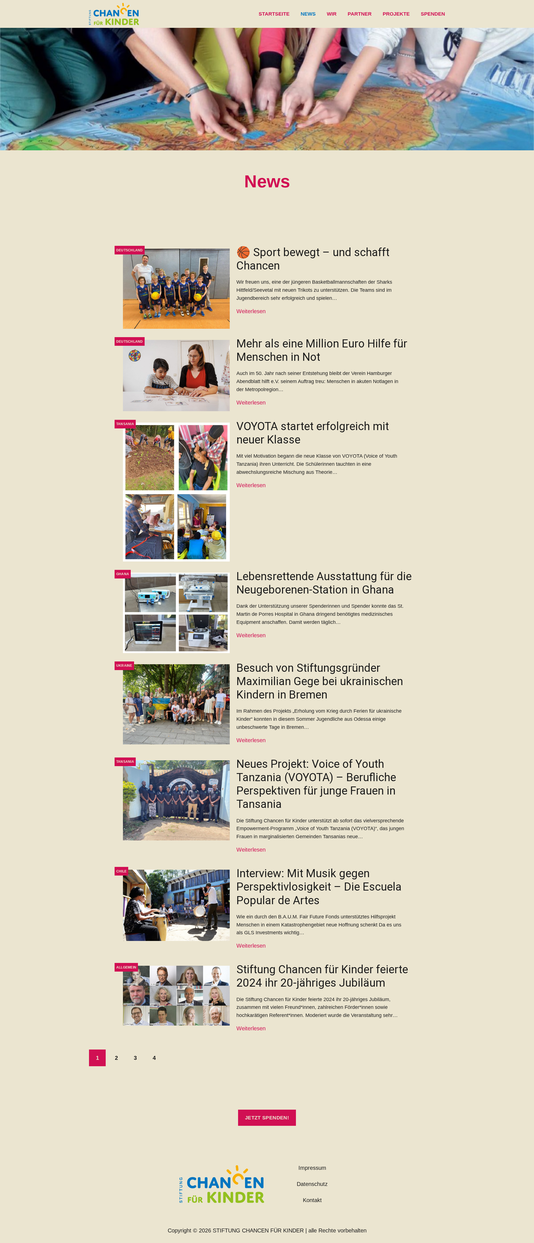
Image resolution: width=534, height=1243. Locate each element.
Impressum (312, 1168)
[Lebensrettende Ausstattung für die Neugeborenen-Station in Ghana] (176, 613)
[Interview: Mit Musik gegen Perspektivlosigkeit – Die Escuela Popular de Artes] (176, 905)
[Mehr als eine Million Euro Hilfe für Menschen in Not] (176, 375)
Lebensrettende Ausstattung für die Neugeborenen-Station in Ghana (324, 583)
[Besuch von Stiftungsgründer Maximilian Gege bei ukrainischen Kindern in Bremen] (176, 704)
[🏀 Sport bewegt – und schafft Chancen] (176, 289)
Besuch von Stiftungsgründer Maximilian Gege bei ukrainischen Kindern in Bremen (319, 681)
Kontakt (312, 1200)
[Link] (114, 14)
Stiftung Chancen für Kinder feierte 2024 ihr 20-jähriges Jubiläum (322, 976)
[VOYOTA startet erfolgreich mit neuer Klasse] (176, 492)
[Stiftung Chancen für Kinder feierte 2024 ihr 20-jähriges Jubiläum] (176, 996)
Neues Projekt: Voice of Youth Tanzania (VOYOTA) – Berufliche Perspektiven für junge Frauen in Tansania (316, 784)
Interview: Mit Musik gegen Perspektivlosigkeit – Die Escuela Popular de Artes (319, 887)
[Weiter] (173, 1058)
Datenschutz (312, 1184)
